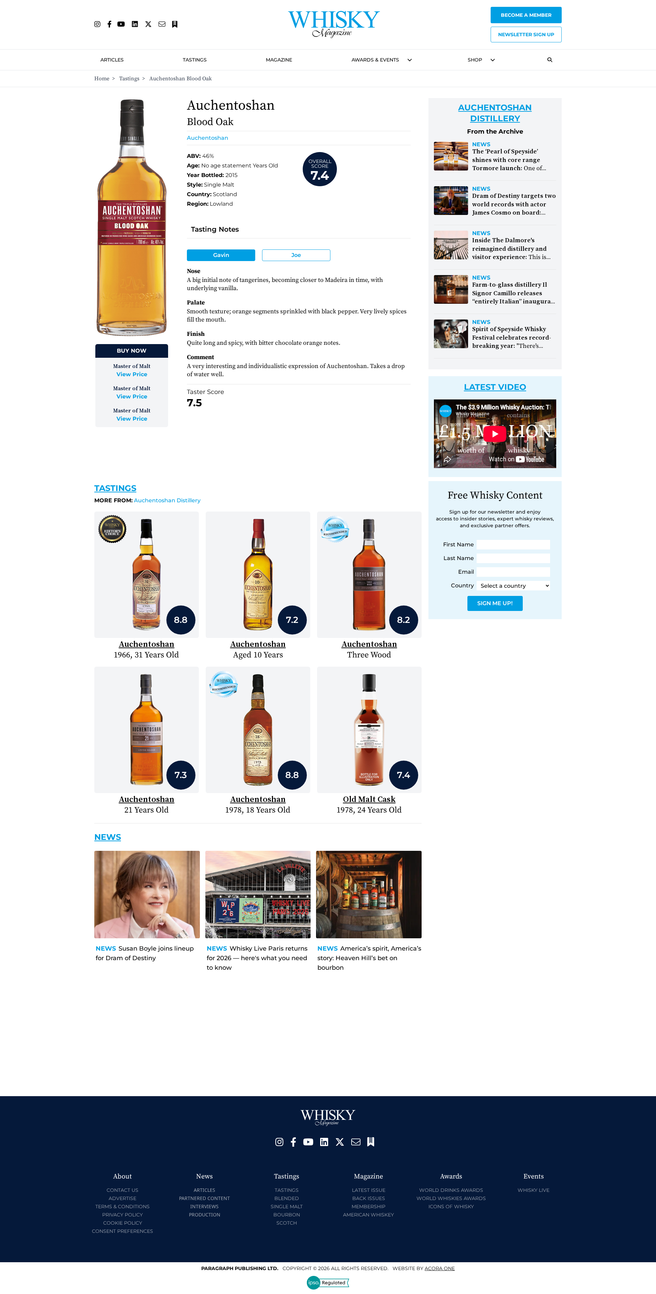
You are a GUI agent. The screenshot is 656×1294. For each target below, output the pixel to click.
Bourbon (286, 1215)
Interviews (204, 1206)
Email (466, 572)
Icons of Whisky (451, 1206)
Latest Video (495, 387)
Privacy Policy (122, 1215)
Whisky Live (533, 1190)
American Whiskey (368, 1215)
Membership (368, 1206)
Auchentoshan (207, 138)
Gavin (221, 255)
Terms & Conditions (122, 1206)
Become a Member (526, 15)
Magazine (279, 60)
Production (204, 1214)
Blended (286, 1198)
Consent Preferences (122, 1231)
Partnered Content (204, 1198)
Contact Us (122, 1190)
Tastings (195, 60)
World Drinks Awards (451, 1190)
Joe (296, 255)
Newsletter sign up (526, 34)
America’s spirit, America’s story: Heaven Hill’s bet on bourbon (369, 958)
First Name (458, 544)
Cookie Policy (122, 1223)
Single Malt (287, 1206)
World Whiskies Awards (451, 1198)
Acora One (440, 1268)
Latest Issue (368, 1190)
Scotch (286, 1223)
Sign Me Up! (494, 603)
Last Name (458, 558)
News (106, 948)
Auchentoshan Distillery (147, 500)
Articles (112, 60)
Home (101, 78)
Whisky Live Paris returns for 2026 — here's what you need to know (257, 958)
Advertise (122, 1198)
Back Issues (368, 1198)
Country (462, 585)
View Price (132, 374)
